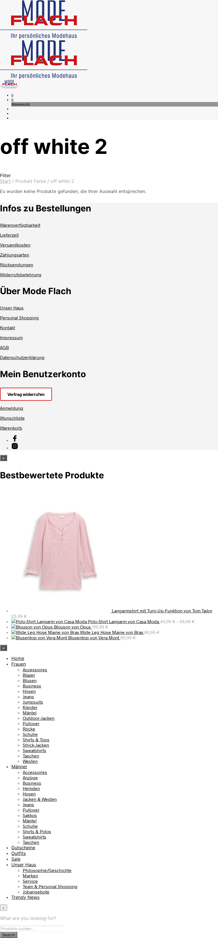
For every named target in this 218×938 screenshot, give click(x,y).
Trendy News (25, 897)
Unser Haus (12, 307)
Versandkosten (15, 244)
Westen (30, 761)
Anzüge (30, 777)
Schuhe (30, 734)
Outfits (18, 853)
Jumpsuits (33, 701)
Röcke (29, 728)
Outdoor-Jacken (38, 718)
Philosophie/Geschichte (47, 870)
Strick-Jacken (36, 745)
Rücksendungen (16, 264)
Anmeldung (11, 408)
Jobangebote (36, 891)
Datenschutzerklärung (22, 357)
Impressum (11, 337)
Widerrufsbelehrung (20, 274)
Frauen (18, 664)
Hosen (29, 691)
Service (30, 881)
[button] (12, 95)
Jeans (28, 696)
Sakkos (30, 815)
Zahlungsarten (14, 254)
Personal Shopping (19, 317)
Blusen (30, 680)
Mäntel (30, 712)
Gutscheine (23, 847)
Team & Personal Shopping (50, 886)
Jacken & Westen (40, 799)
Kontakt (7, 327)
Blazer (29, 675)
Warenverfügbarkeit (20, 225)
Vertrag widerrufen (26, 394)
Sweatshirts (34, 750)
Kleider (30, 707)
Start (5, 181)
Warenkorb (11, 427)
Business (32, 685)
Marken (30, 875)
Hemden (31, 788)
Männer (19, 766)
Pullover (31, 723)
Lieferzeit (9, 234)
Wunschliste (12, 418)
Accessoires (35, 669)
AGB (4, 347)
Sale (15, 859)
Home (17, 658)
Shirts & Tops (36, 739)
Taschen (31, 755)
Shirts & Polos (37, 831)
